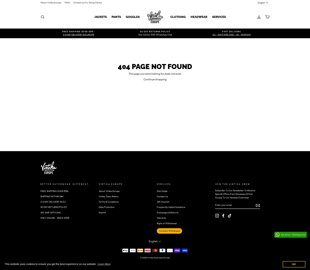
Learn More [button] (104, 264)
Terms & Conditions (109, 201)
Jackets (100, 17)
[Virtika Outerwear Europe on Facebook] (223, 216)
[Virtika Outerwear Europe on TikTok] (230, 216)
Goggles (133, 17)
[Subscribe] (258, 205)
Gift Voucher (163, 201)
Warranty (161, 218)
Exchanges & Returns (167, 212)
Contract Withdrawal (169, 231)
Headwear (199, 17)
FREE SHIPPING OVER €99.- (54, 191)
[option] (78, 33)
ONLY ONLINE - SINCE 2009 (54, 218)
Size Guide (162, 191)
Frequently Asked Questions (171, 207)
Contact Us (162, 196)
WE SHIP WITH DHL (50, 212)
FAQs (67, 2)
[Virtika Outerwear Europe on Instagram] (217, 216)
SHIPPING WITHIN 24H (51, 196)
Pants (116, 17)
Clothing (178, 17)
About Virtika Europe (50, 2)
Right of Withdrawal (167, 223)
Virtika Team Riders (108, 196)
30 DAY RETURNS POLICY (53, 207)
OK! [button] (294, 264)
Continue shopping (155, 79)
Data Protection (106, 207)
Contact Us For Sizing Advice (87, 2)
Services (219, 17)
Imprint (102, 212)
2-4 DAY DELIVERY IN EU (53, 201)
